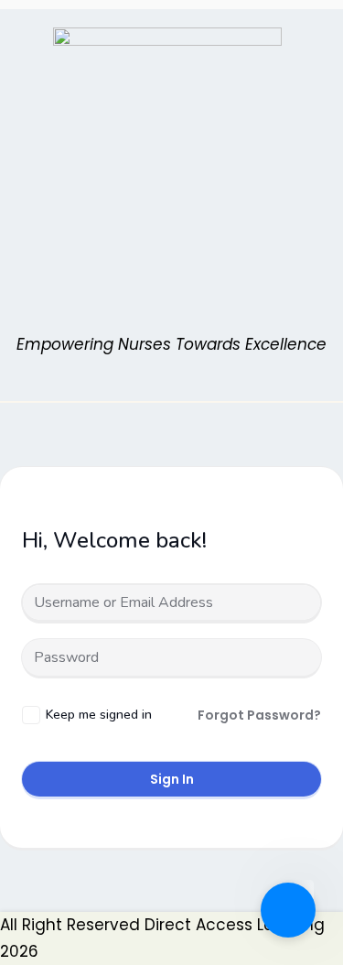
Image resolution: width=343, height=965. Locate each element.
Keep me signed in (99, 714)
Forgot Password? (259, 715)
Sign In (172, 779)
